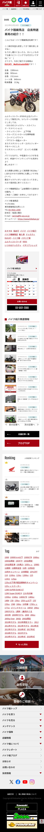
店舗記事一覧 (23, 434)
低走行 (16, 230)
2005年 (8, 614)
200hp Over (10, 618)
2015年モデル (10, 629)
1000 (7, 557)
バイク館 (5, 9)
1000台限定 (10, 560)
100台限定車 (10, 564)
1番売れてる (27, 611)
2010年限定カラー (25, 622)
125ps (13, 578)
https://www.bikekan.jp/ (28, 218)
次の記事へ (29, 424)
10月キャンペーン (12, 571)
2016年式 (22, 629)
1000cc (36, 557)
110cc (18, 575)
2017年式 (31, 629)
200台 (18, 618)
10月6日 (31, 568)
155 (34, 600)
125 (31, 575)
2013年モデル (23, 625)
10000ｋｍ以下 (16, 557)
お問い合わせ (22, 301)
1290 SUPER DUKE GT (14, 589)
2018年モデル (10, 633)
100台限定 (28, 560)
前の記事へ (14, 424)
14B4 (7, 600)
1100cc (12, 575)
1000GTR (28, 557)
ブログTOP (24, 443)
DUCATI (8, 238)
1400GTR (23, 597)
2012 (36, 622)
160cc (18, 604)
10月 (25, 568)
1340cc (15, 597)
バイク (23, 230)
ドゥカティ (30, 234)
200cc (32, 614)
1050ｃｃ (29, 564)
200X (27, 614)
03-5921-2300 (15, 209)
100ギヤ (19, 560)
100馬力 (20, 564)
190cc (36, 607)
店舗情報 (14, 9)
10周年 (8, 568)
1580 (13, 604)
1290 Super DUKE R (13, 593)
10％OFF (33, 571)
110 (6, 575)
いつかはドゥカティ (13, 245)
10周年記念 (16, 568)
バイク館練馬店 (11, 234)
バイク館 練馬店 (24, 9)
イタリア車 (26, 238)
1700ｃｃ (34, 604)
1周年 (18, 611)
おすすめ (8, 230)
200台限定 (26, 618)
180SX (30, 607)
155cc (7, 604)
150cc (17, 600)
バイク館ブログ (37, 9)
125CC (7, 578)
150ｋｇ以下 (26, 600)
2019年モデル (10, 636)
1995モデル (10, 611)
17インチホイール (18, 607)
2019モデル (22, 633)
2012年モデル (10, 625)
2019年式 (22, 636)
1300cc (8, 597)
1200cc (26, 575)
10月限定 (25, 571)
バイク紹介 (31, 230)
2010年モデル (10, 622)
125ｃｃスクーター (13, 586)
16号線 (25, 604)
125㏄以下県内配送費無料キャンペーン (21, 582)
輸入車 (22, 234)
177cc (7, 607)
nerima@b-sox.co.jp (20, 215)
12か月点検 (28, 593)
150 (11, 600)
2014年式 (34, 625)
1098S (36, 564)
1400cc (31, 597)
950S (25, 241)
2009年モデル (18, 614)
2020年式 (31, 636)
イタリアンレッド (30, 245)
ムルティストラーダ (13, 241)
